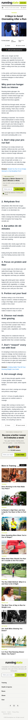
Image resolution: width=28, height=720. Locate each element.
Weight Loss (5, 602)
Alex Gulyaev (6, 40)
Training (14, 12)
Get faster (4, 626)
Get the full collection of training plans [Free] (14, 193)
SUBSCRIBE (19, 189)
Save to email (21, 45)
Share (8, 45)
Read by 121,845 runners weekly (12, 7)
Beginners (4, 533)
